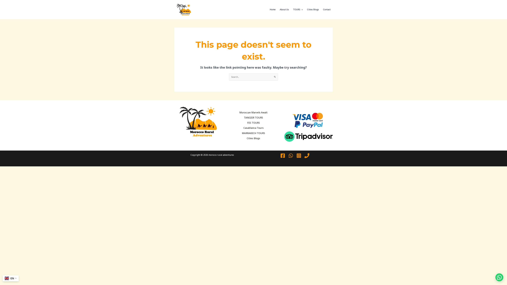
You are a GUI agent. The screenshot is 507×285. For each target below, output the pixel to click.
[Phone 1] (306, 155)
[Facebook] (282, 155)
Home (273, 9)
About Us (284, 9)
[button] (301, 9)
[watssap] (290, 155)
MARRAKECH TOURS (253, 133)
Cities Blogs (313, 9)
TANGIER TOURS (253, 117)
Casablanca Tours (253, 127)
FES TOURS (253, 122)
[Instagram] (298, 155)
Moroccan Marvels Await (253, 112)
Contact (327, 9)
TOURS (296, 9)
